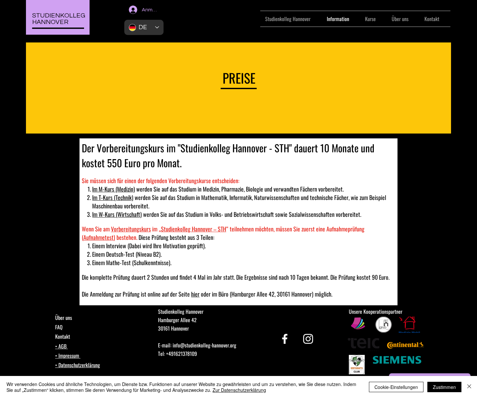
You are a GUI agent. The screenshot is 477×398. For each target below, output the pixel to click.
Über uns (63, 318)
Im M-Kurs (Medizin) (113, 189)
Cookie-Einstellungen (396, 387)
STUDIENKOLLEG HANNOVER (58, 18)
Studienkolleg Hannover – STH (193, 229)
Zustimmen (444, 387)
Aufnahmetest (98, 237)
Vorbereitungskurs (130, 147)
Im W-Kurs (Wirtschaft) (117, 214)
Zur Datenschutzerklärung (239, 390)
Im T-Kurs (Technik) (112, 197)
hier (195, 294)
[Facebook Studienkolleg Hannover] (284, 338)
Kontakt (62, 336)
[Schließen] (469, 387)
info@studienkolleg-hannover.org (204, 345)
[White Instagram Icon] (308, 338)
